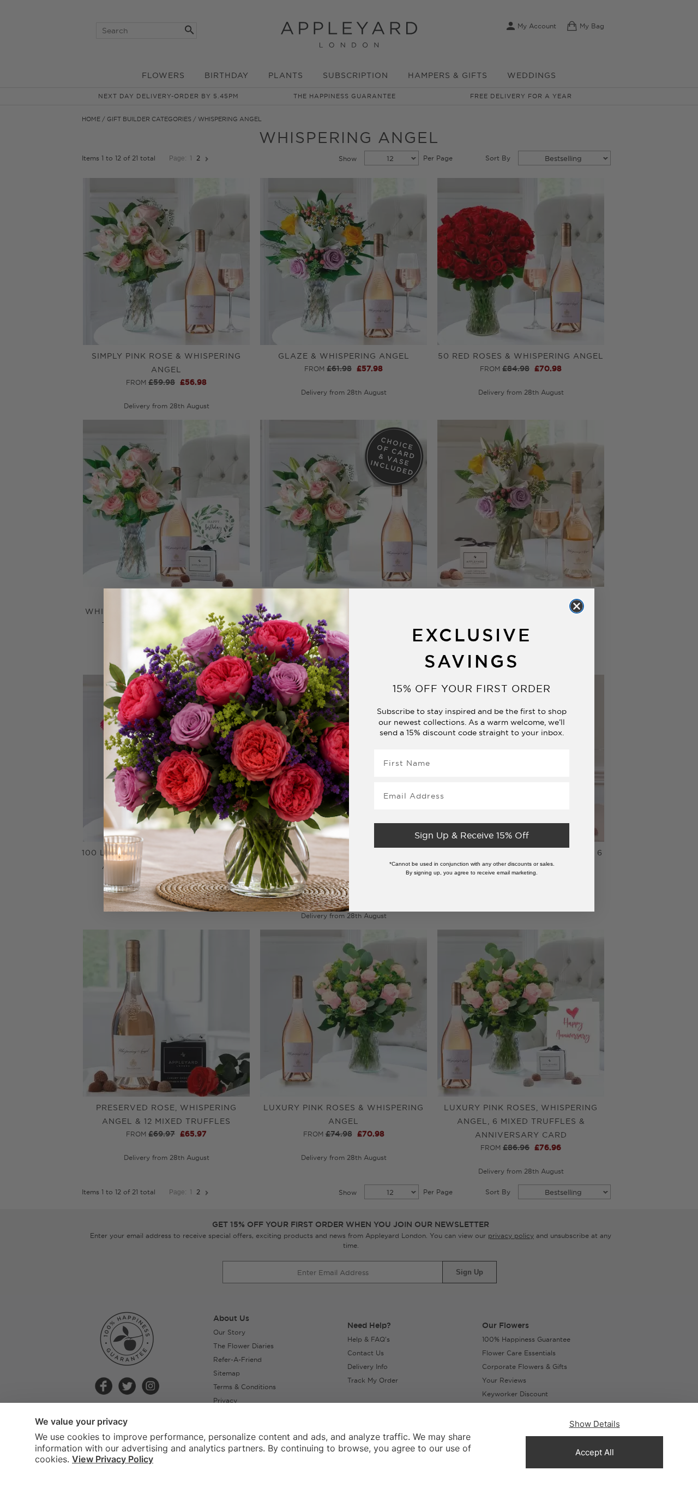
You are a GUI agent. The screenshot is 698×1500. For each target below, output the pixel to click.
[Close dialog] (576, 606)
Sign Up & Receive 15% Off (471, 835)
